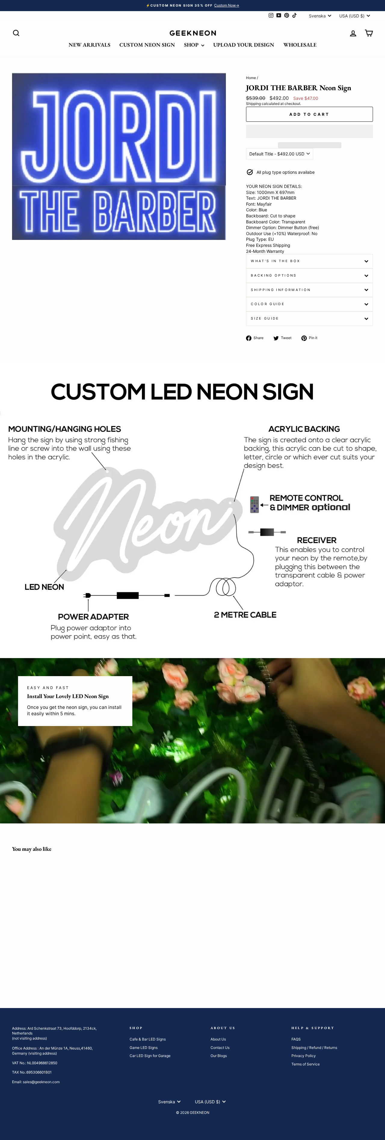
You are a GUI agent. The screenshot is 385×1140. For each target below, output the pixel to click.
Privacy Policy (303, 1055)
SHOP (192, 44)
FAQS (296, 1039)
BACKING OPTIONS (274, 275)
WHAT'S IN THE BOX (275, 261)
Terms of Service (305, 1064)
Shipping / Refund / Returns (314, 1047)
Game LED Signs (144, 1047)
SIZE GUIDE (265, 318)
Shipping (253, 103)
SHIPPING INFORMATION (281, 290)
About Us (218, 1039)
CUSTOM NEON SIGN (147, 44)
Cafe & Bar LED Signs (148, 1039)
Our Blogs (219, 1055)
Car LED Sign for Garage (150, 1055)
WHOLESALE (299, 44)
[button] (309, 131)
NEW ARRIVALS (89, 44)
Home (251, 77)
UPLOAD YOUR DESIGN (243, 44)
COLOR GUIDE (268, 304)
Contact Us (220, 1047)
